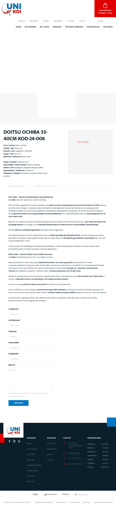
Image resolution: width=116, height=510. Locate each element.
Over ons (21, 21)
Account (70, 21)
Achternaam (14, 320)
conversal (109, 502)
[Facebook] (9, 441)
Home (18, 26)
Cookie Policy (61, 502)
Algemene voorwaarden (44, 502)
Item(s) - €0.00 (105, 11)
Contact (82, 21)
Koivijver (31, 481)
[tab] (16, 186)
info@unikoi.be (74, 453)
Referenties (34, 21)
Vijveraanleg (93, 26)
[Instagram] (14, 441)
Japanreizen (58, 21)
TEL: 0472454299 (74, 458)
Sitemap (86, 502)
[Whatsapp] (19, 441)
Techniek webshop (74, 26)
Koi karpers (32, 449)
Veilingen (108, 26)
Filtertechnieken (34, 465)
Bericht (12, 365)
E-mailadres (14, 343)
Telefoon (12, 331)
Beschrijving (16, 186)
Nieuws (46, 21)
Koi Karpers (30, 26)
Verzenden (18, 403)
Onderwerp (13, 354)
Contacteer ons (44, 186)
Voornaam (13, 309)
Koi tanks (44, 26)
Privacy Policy (75, 502)
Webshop (57, 26)
